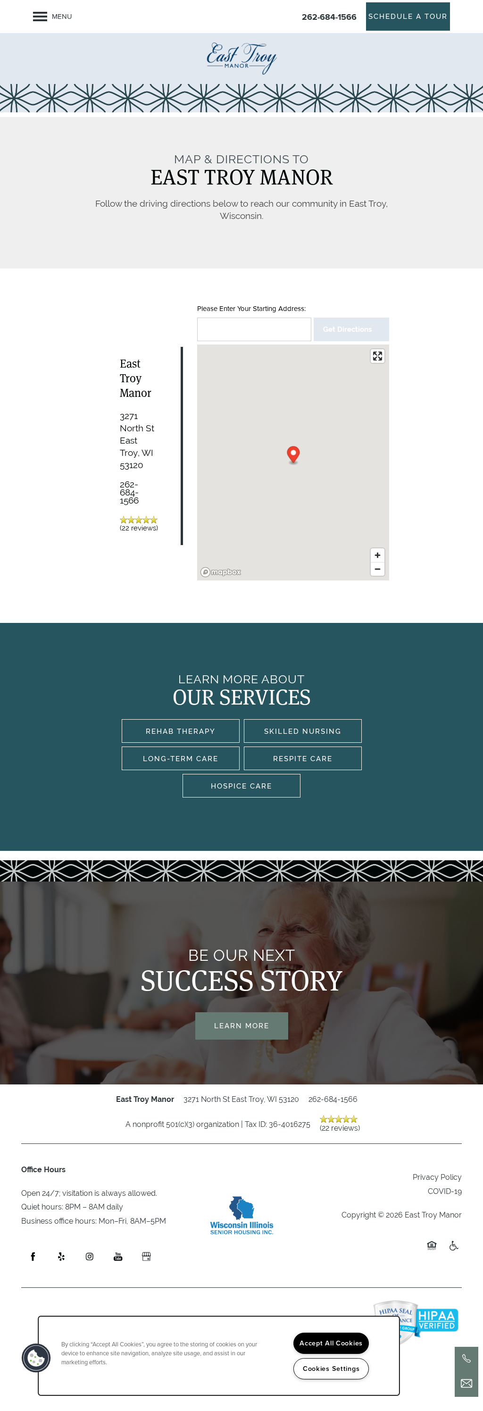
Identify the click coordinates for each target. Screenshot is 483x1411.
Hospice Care (241, 786)
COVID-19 (445, 1191)
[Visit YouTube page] (118, 1256)
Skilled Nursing (302, 731)
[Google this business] (146, 1256)
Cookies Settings (331, 1368)
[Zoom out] (377, 569)
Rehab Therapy (181, 731)
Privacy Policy (437, 1177)
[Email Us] (466, 1383)
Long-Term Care (180, 759)
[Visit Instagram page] (89, 1256)
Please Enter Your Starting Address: (251, 309)
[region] (219, 1356)
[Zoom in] (377, 555)
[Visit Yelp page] (61, 1256)
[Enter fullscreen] (377, 356)
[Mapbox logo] (221, 572)
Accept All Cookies (331, 1343)
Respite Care (303, 759)
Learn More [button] (241, 1026)
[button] (408, 16)
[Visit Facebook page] (33, 1256)
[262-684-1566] (466, 1358)
